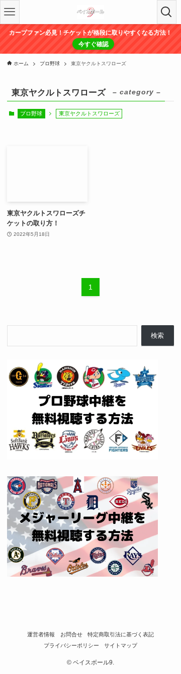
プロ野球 (31, 113)
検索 (157, 335)
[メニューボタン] (10, 12)
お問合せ (71, 634)
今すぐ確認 (93, 44)
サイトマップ (120, 645)
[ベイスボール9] (90, 12)
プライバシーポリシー (71, 645)
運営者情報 (41, 634)
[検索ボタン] (166, 12)
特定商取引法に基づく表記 (120, 634)
